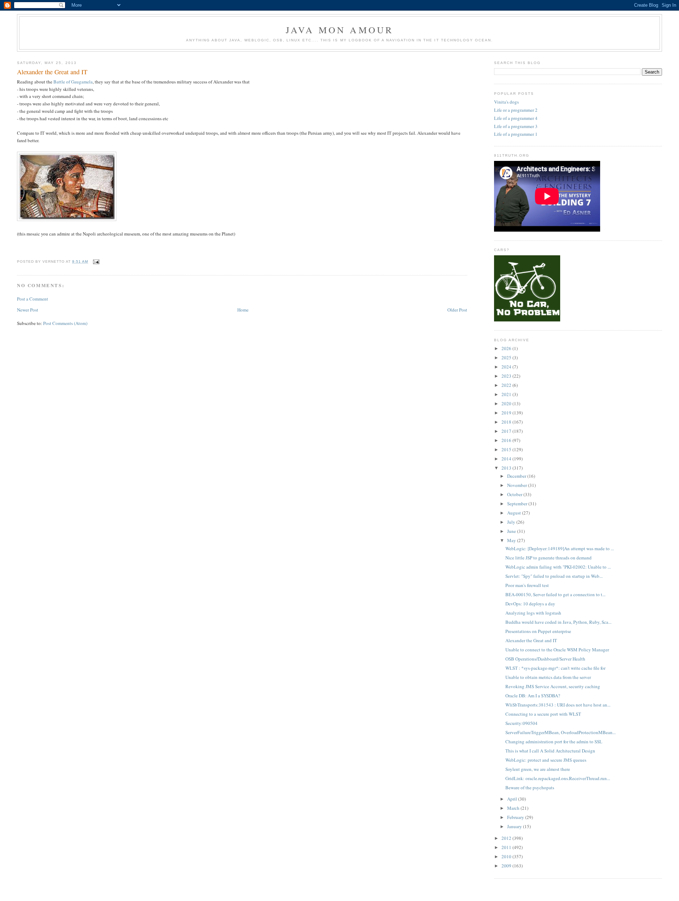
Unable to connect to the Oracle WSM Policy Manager (557, 649)
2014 (506, 458)
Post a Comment (32, 299)
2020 (506, 403)
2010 (506, 856)
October (515, 494)
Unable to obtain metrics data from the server (548, 677)
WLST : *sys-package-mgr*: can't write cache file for (555, 668)
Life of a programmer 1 (516, 134)
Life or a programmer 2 (516, 110)
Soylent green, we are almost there (537, 769)
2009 (506, 865)
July (511, 522)
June (512, 531)
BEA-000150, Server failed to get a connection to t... (555, 594)
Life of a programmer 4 (516, 118)
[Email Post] (94, 261)
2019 (506, 412)
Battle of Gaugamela (73, 82)
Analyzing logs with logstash (533, 613)
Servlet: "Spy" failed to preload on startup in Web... (554, 576)
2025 (506, 357)
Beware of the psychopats (529, 787)
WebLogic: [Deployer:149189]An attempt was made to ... (559, 548)
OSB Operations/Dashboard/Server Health (545, 659)
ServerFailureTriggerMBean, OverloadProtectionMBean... (560, 732)
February (516, 817)
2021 (506, 394)
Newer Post (27, 310)
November (517, 485)
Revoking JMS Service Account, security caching (552, 686)
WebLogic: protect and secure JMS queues (545, 760)
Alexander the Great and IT (52, 72)
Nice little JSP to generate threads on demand (548, 557)
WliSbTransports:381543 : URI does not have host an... (557, 705)
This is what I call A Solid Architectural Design (550, 751)
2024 (506, 367)
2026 (506, 348)
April (512, 799)
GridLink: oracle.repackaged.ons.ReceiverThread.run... (557, 778)
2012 (506, 838)
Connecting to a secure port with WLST (543, 714)
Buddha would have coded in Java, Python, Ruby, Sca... (558, 622)
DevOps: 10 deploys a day (530, 603)
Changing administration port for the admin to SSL (553, 741)
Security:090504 (521, 723)
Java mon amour (340, 30)
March (514, 808)
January (515, 826)
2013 (506, 468)
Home (243, 310)
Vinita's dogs (506, 102)
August (514, 513)
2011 (506, 847)
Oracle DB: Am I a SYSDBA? (532, 695)
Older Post (457, 310)
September (517, 503)
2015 (506, 449)
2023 (506, 376)
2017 (506, 431)
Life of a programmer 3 (516, 126)
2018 (506, 422)
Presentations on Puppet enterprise (538, 631)
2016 (506, 440)
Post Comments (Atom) (65, 323)
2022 (506, 385)
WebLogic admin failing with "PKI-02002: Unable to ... (558, 567)
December (517, 476)
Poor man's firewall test (527, 585)
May (512, 540)
